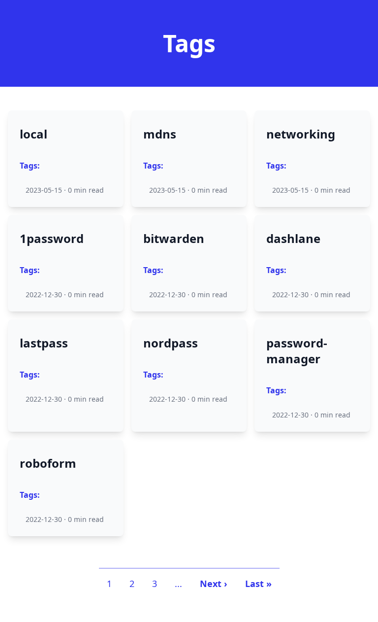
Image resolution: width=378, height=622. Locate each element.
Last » (258, 583)
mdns (159, 134)
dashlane (293, 238)
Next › (213, 583)
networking (300, 134)
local (33, 134)
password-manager (296, 351)
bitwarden (173, 238)
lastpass (44, 343)
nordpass (170, 343)
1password (52, 238)
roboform (48, 463)
